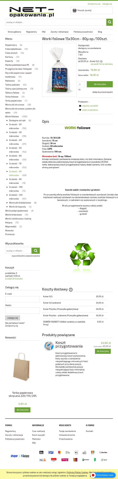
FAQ (34, 443)
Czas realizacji (38, 431)
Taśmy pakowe (12, 84)
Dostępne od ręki (17, 120)
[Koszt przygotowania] (49, 346)
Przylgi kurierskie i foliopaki (18, 69)
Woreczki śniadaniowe (20, 202)
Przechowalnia (66, 439)
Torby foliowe (11, 96)
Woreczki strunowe (14, 104)
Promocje (10, 234)
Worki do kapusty (17, 206)
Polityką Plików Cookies (77, 472)
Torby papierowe (13, 100)
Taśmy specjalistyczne (16, 88)
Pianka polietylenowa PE (17, 65)
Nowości (9, 230)
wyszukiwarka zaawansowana (26, 256)
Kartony (9, 57)
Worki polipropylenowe (16, 210)
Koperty (9, 61)
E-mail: (8, 293)
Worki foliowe (12, 116)
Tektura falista (12, 92)
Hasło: (8, 305)
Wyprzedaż (10, 226)
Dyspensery (11, 45)
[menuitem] (14, 32)
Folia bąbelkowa (13, 49)
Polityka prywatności (14, 439)
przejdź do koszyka (14, 278)
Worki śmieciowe (13, 214)
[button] (88, 105)
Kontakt (89, 431)
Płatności (36, 439)
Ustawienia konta (67, 435)
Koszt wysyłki (38, 435)
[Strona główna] (31, 11)
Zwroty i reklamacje (14, 435)
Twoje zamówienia (67, 431)
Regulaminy (10, 431)
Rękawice (10, 80)
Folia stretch (11, 53)
